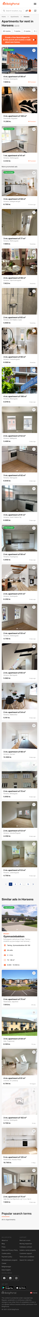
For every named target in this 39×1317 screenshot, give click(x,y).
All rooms (7, 31)
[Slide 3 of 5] (19, 71)
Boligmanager (6, 1266)
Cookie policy (6, 1253)
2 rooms (27, 31)
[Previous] (6, 884)
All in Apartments (8, 1220)
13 (28, 884)
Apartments (15, 16)
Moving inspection (26, 1243)
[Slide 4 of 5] (20, 71)
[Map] (35, 11)
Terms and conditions (27, 1257)
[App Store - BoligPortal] (20, 1288)
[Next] (33, 884)
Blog (3, 1243)
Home (4, 16)
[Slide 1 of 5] (17, 71)
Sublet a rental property (28, 1250)
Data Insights (6, 1270)
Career (4, 1263)
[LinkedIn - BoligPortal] (10, 1278)
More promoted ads (9, 167)
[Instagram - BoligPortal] (16, 1278)
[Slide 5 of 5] (22, 71)
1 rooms (17, 31)
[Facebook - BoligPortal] (4, 1278)
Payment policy (7, 1257)
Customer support (26, 1253)
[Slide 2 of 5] (18, 71)
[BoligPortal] (11, 3)
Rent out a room (25, 1240)
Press (3, 1247)
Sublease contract (26, 1247)
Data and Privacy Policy (10, 1250)
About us (5, 1240)
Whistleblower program (9, 1260)
